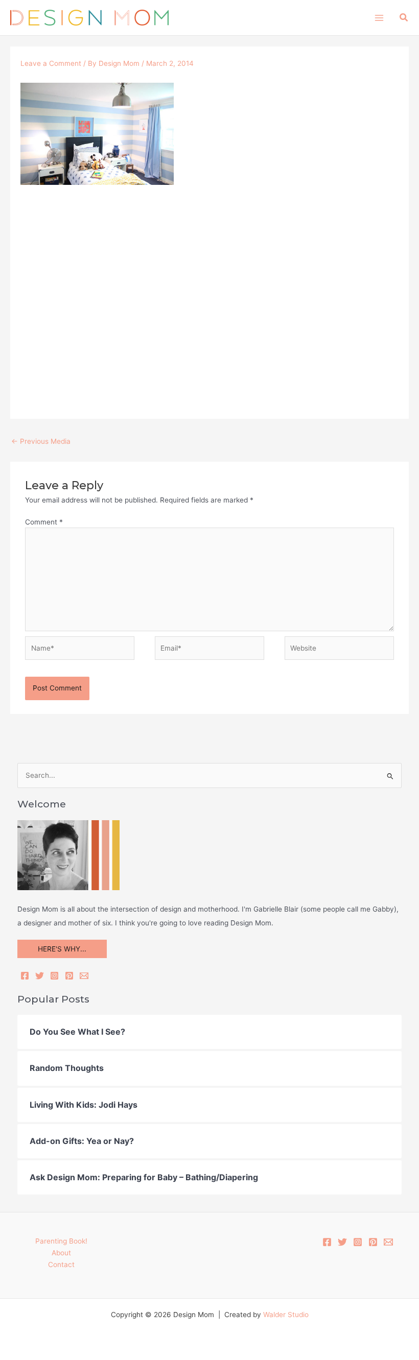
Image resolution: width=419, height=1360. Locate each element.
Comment (44, 522)
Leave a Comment (50, 63)
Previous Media (41, 441)
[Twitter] (39, 975)
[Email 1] (388, 1242)
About (61, 1253)
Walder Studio (286, 1314)
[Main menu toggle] (378, 17)
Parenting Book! (61, 1241)
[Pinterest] (69, 975)
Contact (61, 1264)
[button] (404, 17)
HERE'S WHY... (62, 949)
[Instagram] (54, 975)
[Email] (84, 975)
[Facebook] (24, 975)
